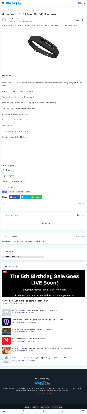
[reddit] (50, 393)
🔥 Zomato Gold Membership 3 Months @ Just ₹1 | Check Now (32, 329)
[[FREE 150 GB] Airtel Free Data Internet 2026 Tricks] (6, 341)
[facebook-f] (36, 393)
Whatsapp (37, 197)
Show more (80, 215)
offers (9, 10)
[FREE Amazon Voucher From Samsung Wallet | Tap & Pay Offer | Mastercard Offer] (6, 360)
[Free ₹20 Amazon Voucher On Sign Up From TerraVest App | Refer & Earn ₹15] (6, 322)
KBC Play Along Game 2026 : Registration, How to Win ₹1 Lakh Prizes (34, 310)
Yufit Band (7, 170)
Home (3, 10)
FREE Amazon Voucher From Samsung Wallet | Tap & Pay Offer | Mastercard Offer (39, 358)
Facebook (16, 197)
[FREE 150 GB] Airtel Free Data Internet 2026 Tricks (28, 339)
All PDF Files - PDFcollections (13, 257)
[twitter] (40, 393)
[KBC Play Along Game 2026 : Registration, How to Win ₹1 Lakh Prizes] (6, 312)
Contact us (45, 407)
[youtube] (43, 393)
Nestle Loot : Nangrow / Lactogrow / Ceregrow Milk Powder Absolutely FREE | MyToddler (42, 348)
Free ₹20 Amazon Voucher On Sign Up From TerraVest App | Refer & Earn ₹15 (38, 320)
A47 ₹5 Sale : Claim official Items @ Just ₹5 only (25, 300)
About (35, 407)
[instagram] (47, 393)
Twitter (26, 197)
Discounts (20, 192)
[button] (79, 3)
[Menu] (3, 3)
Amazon (11, 192)
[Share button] (44, 197)
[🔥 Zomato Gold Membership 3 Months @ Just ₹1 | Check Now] (6, 331)
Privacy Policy (57, 407)
